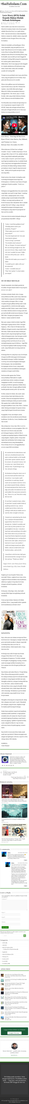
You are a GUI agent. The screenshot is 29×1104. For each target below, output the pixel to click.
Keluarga (4, 956)
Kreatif (6, 11)
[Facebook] (12, 1099)
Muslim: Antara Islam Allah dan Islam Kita (14, 988)
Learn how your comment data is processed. (13, 932)
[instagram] (18, 1099)
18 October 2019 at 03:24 (22, 863)
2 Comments (5, 23)
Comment (4, 899)
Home (2, 11)
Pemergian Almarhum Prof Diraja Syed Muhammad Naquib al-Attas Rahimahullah (16, 992)
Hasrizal (4, 22)
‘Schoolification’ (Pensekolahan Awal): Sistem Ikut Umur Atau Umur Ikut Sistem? (16, 1002)
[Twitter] (13, 1099)
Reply (25, 860)
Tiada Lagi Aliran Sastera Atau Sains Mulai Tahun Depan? (18, 777)
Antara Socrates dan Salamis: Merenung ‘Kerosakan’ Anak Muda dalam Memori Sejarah (14, 800)
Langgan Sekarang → (14, 1033)
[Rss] (10, 1099)
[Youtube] (16, 1099)
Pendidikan (5, 963)
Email (3, 917)
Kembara (4, 959)
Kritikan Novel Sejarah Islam (9, 949)
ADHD (3, 943)
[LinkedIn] (15, 1099)
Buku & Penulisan (6, 947)
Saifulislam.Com (14, 4)
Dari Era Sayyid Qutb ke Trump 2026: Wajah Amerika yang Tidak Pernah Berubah (13, 839)
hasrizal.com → (14, 1055)
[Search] (24, 935)
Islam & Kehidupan (6, 954)
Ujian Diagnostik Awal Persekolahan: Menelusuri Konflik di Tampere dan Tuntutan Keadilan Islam (16, 997)
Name (3, 912)
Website (3, 922)
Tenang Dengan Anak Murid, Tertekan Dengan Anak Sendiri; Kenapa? (10, 772)
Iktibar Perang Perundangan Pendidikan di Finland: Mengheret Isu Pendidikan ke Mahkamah (16, 1007)
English (4, 952)
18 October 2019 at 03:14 (22, 852)
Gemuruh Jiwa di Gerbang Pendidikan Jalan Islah (16, 979)
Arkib (3, 945)
